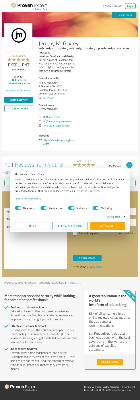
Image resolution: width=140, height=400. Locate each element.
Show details (113, 216)
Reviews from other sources (18, 81)
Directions (48, 98)
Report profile (74, 282)
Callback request (88, 233)
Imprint (19, 198)
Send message (87, 258)
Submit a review (19, 99)
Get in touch (125, 15)
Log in (130, 6)
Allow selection (70, 226)
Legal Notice (90, 389)
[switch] (43, 208)
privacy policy (94, 267)
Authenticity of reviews (18, 90)
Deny (32, 226)
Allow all (107, 226)
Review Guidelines (92, 386)
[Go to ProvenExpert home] (29, 7)
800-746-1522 (51, 116)
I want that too (112, 5)
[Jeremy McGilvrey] (18, 36)
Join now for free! (110, 361)
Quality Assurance (111, 386)
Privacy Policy (33, 198)
